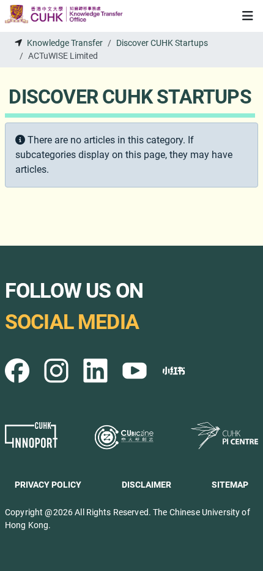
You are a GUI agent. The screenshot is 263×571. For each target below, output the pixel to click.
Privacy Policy (48, 485)
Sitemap (230, 485)
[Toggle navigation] (247, 16)
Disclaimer (146, 485)
